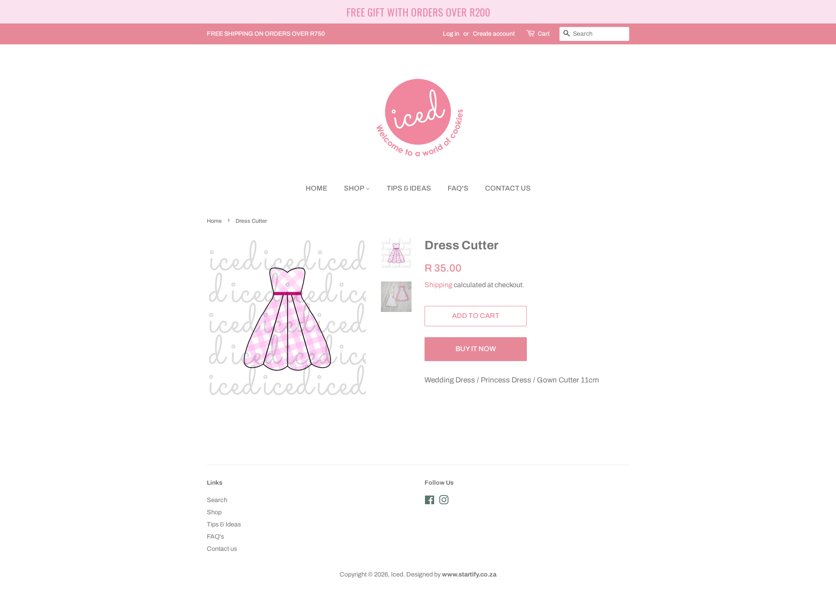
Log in (451, 33)
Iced (397, 574)
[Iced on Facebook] (430, 501)
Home (316, 188)
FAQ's (458, 188)
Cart (543, 33)
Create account (494, 33)
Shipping (438, 284)
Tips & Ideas (409, 188)
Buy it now (475, 348)
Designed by (451, 574)
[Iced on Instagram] (443, 501)
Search (217, 499)
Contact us (508, 188)
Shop (354, 188)
